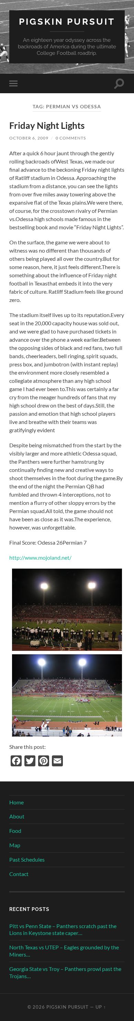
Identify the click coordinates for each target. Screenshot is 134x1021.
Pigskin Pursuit (67, 21)
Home (16, 802)
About (16, 816)
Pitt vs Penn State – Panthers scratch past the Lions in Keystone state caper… (62, 929)
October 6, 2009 (28, 138)
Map (14, 845)
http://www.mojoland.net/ (40, 557)
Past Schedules (27, 859)
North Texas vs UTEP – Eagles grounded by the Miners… (64, 951)
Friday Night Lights (47, 125)
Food (15, 830)
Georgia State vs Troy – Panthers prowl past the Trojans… (65, 972)
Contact (19, 874)
